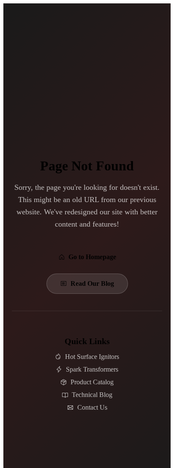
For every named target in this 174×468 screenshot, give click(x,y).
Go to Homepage (92, 256)
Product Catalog (92, 382)
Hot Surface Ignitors (92, 356)
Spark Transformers (92, 369)
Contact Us (92, 407)
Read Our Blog (92, 283)
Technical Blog (92, 394)
